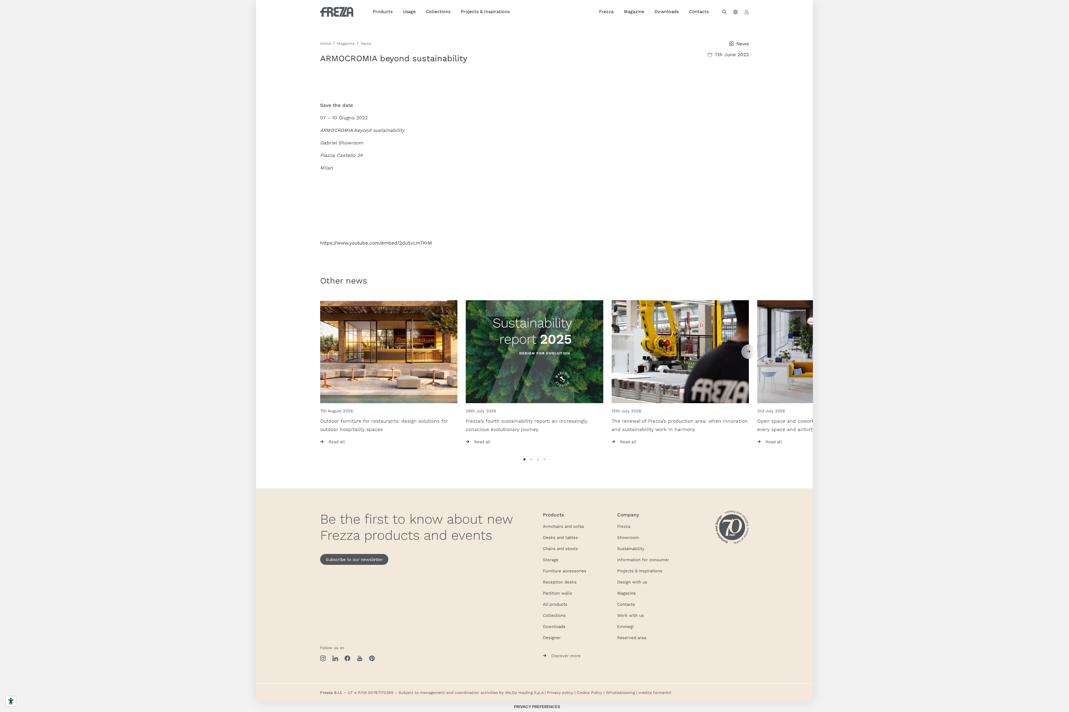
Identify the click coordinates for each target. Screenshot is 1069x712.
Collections (438, 11)
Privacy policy (560, 692)
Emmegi (625, 626)
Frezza (606, 11)
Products (383, 11)
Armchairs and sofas (563, 526)
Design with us (632, 582)
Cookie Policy (589, 692)
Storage (550, 559)
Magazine (634, 11)
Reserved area (631, 637)
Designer (552, 637)
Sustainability (630, 548)
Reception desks (560, 582)
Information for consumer (643, 559)
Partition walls (557, 593)
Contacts (699, 11)
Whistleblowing (620, 692)
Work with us (630, 615)
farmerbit (662, 692)
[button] (724, 12)
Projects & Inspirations (485, 11)
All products (555, 604)
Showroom (628, 537)
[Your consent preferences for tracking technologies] (537, 706)
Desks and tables (560, 537)
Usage (409, 11)
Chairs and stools (560, 548)
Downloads (666, 11)
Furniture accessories (564, 571)
